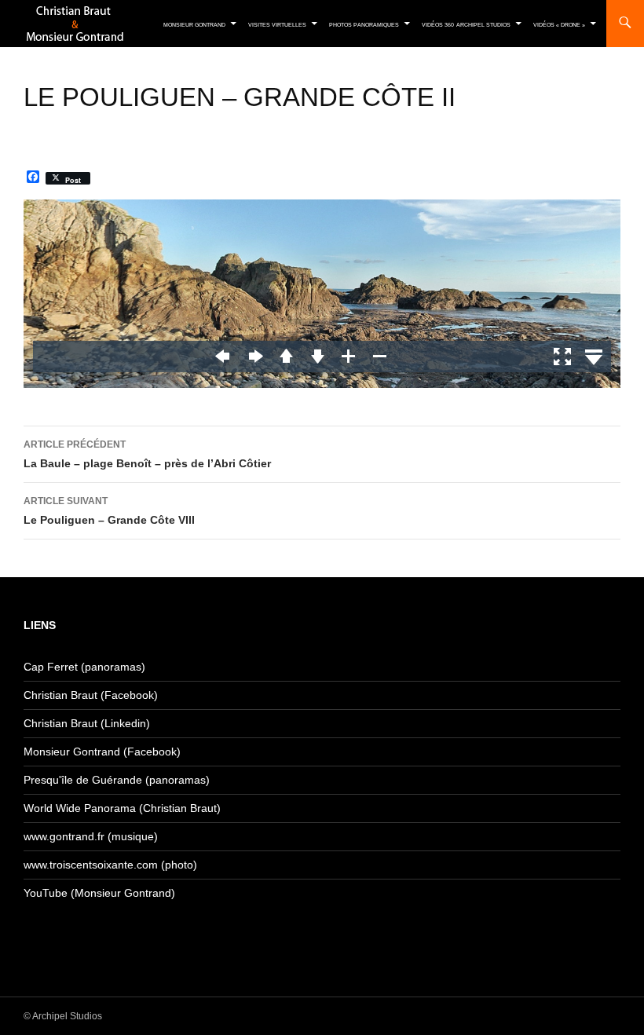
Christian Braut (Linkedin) (87, 723)
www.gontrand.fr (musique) (91, 836)
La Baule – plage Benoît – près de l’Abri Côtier (147, 454)
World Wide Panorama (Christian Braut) (122, 808)
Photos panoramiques (364, 24)
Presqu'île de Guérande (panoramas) (117, 780)
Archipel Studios (483, 24)
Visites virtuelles (277, 24)
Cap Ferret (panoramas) (84, 666)
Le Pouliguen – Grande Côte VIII (109, 511)
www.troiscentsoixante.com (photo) (110, 864)
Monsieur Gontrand (194, 24)
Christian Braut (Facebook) (91, 695)
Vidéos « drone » (559, 24)
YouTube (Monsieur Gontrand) (99, 893)
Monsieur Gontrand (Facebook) (102, 751)
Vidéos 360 (438, 24)
